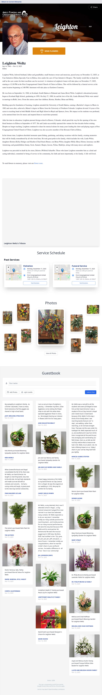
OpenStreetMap (53, 689)
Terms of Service (56, 686)
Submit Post (91, 392)
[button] (13, 270)
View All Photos (51, 353)
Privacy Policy (45, 686)
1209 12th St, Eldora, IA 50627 (37, 279)
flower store (38, 163)
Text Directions (35, 283)
